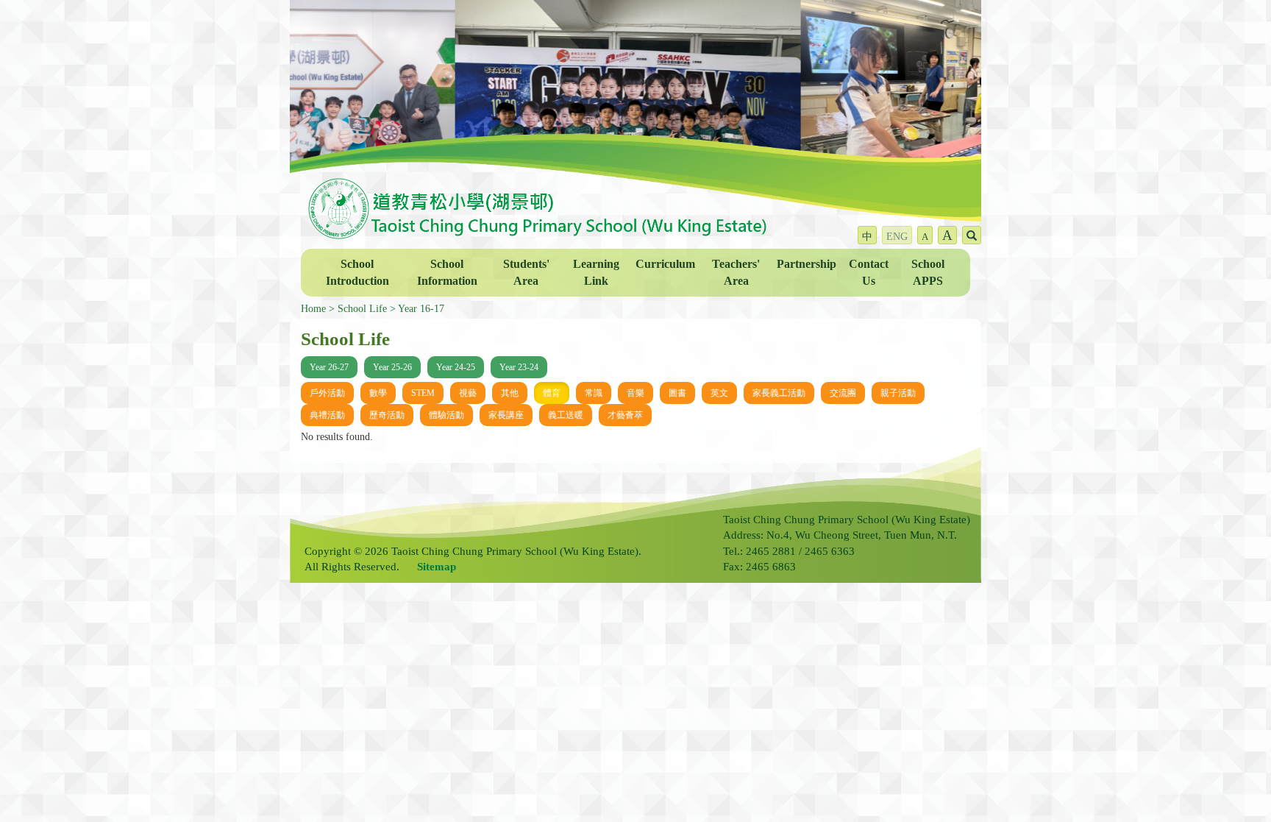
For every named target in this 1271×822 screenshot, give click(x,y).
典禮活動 (327, 415)
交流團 (843, 393)
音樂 (635, 393)
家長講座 (506, 415)
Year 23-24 (518, 367)
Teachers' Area (736, 272)
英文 (719, 393)
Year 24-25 (455, 367)
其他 (510, 393)
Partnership (806, 264)
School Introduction (357, 272)
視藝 (468, 393)
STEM (423, 393)
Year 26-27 (329, 367)
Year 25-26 (392, 367)
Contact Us (869, 272)
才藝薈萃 (625, 415)
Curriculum (665, 264)
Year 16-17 (421, 308)
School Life (362, 308)
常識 (593, 393)
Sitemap (436, 567)
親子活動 (898, 393)
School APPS (927, 272)
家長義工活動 (778, 393)
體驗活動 (446, 415)
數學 (378, 393)
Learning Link (596, 272)
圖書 (677, 393)
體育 (551, 393)
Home (313, 308)
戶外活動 (327, 393)
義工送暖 (565, 415)
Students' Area (526, 272)
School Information (447, 272)
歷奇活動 (387, 415)
